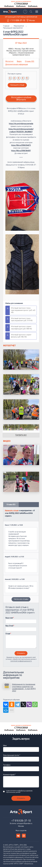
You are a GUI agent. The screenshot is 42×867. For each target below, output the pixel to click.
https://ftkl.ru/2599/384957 (21, 151)
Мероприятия (19, 26)
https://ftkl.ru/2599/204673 (21, 145)
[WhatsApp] (35, 704)
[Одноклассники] (11, 704)
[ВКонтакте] (6, 704)
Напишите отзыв (17, 85)
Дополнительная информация (16, 64)
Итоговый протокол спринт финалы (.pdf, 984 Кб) (21, 336)
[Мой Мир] (6, 710)
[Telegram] (17, 704)
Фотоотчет (9, 61)
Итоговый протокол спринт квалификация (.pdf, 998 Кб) (21, 328)
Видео (19, 61)
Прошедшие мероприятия (13, 28)
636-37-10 (17, 20)
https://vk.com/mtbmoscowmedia (21, 124)
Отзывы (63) (29, 61)
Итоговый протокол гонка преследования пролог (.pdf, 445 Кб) (23, 310)
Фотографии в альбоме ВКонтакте (21, 98)
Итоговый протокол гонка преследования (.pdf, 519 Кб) (21, 320)
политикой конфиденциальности (21, 661)
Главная (6, 26)
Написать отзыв (11, 511)
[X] (23, 704)
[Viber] (29, 704)
